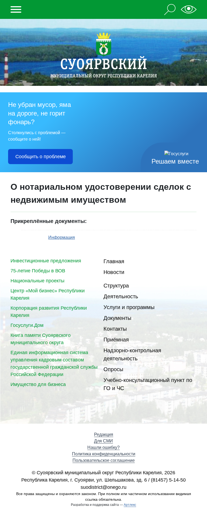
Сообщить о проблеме (40, 156)
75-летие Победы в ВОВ (38, 270)
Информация (61, 237)
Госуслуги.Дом (27, 325)
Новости (114, 272)
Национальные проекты (37, 280)
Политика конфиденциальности (103, 454)
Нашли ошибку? (103, 447)
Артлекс (130, 505)
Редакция (103, 434)
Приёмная (116, 340)
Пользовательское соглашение (104, 460)
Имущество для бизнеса (38, 384)
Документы (117, 318)
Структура (116, 286)
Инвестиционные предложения (46, 260)
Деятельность (121, 296)
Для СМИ (103, 441)
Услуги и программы (129, 307)
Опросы (113, 369)
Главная (114, 261)
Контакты (115, 329)
